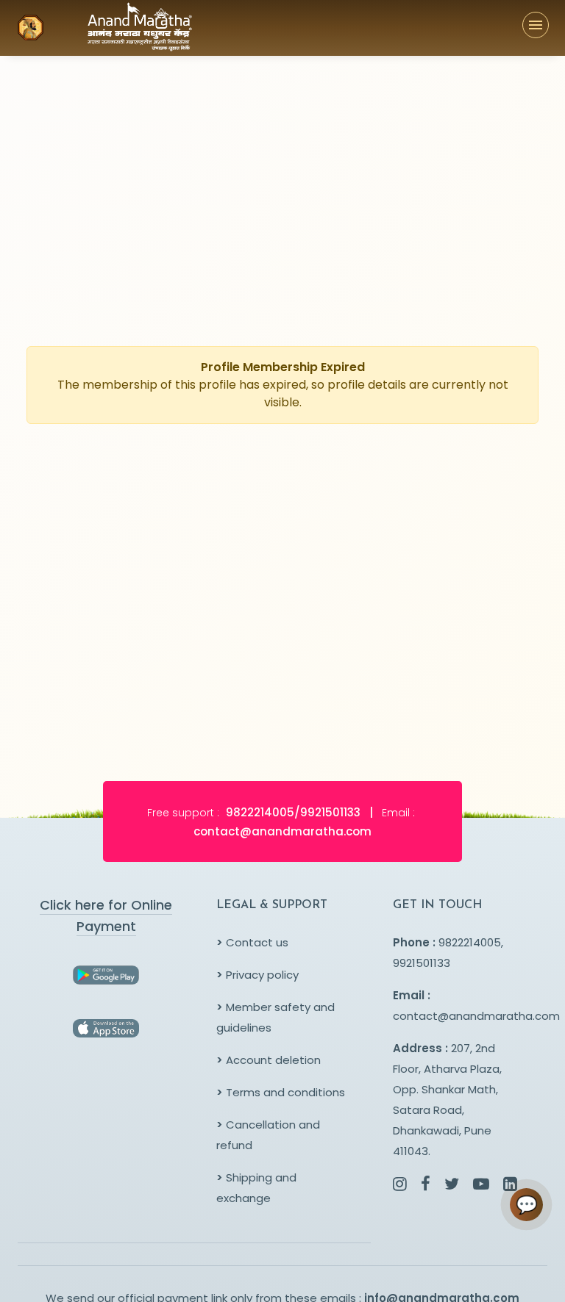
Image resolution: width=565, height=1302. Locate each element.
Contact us (252, 942)
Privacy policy (257, 974)
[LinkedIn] (510, 1185)
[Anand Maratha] (114, 28)
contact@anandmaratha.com (476, 1016)
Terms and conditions (280, 1092)
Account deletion (268, 1060)
